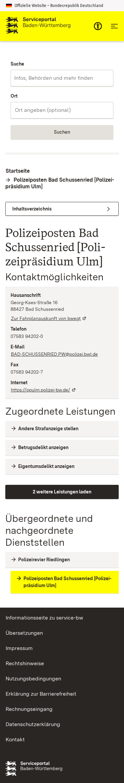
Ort (14, 96)
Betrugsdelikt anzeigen (43, 447)
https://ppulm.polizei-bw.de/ (43, 389)
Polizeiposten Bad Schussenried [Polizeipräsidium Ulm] (59, 183)
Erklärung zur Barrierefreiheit (41, 694)
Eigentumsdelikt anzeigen (46, 466)
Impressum (19, 648)
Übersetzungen (24, 633)
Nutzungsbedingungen (33, 678)
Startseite (18, 171)
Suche (17, 64)
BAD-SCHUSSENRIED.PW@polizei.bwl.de (54, 354)
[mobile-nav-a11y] (98, 26)
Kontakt (15, 739)
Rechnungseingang (29, 709)
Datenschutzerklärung (33, 724)
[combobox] (62, 78)
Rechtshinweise (25, 663)
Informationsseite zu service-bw (44, 618)
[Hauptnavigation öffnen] (114, 26)
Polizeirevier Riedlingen (44, 559)
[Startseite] (38, 26)
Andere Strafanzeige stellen (48, 428)
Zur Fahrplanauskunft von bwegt (49, 318)
